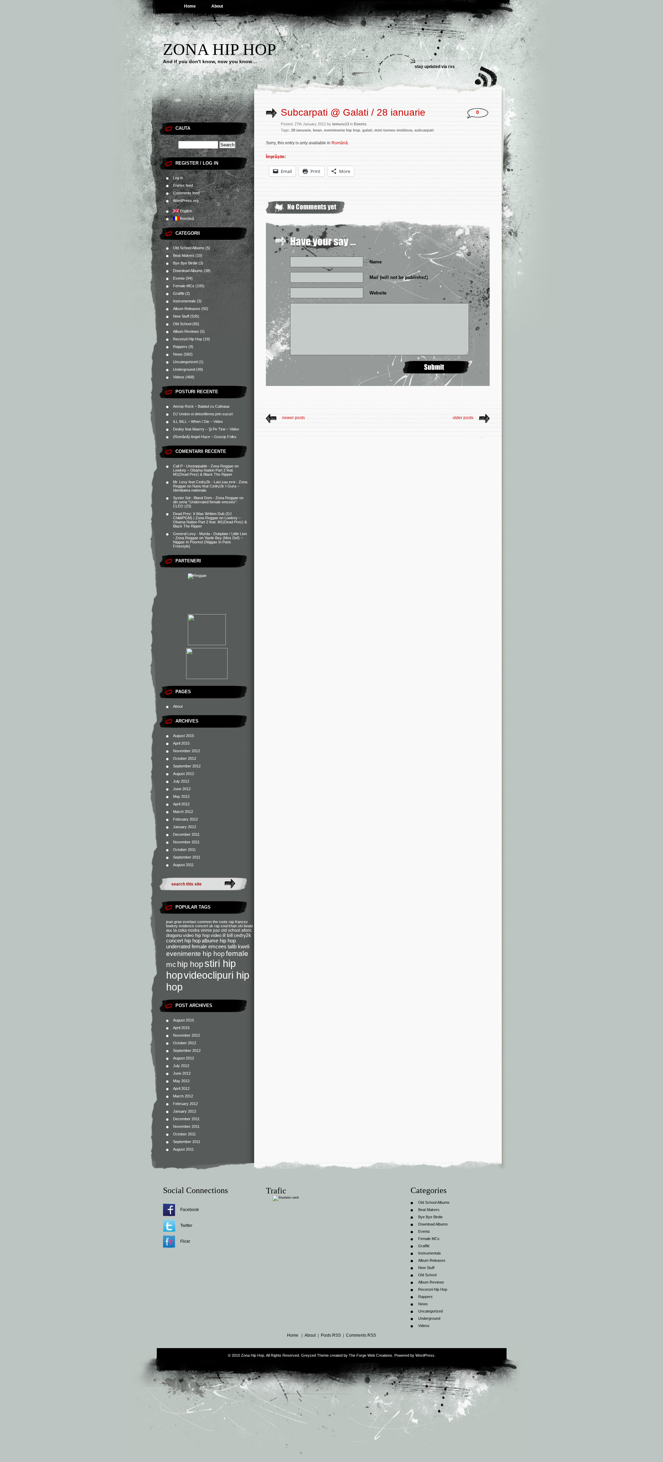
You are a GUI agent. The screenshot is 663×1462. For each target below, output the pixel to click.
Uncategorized (185, 362)
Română (340, 143)
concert (201, 926)
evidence (186, 926)
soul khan (229, 926)
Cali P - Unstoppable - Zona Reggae (203, 466)
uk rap (214, 926)
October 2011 (184, 850)
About (217, 6)
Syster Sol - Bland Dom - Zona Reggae (205, 498)
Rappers (180, 347)
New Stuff (181, 316)
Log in (178, 178)
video (216, 935)
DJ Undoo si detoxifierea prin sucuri (203, 414)
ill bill (227, 935)
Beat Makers (183, 255)
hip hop (190, 964)
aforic (246, 930)
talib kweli (238, 946)
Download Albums (188, 271)
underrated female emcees (196, 946)
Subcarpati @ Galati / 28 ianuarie (353, 112)
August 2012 (183, 774)
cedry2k (242, 935)
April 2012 (181, 804)
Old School (182, 324)
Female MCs (183, 286)
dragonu (174, 935)
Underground (184, 369)
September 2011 (186, 857)
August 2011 (183, 865)
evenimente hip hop (195, 953)
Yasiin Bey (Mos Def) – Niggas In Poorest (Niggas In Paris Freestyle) (208, 542)
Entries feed (183, 185)
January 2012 (184, 827)
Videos (178, 377)
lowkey (172, 926)
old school (230, 930)
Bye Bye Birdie (185, 263)
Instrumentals (184, 301)
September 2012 (187, 766)
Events (179, 278)
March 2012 (183, 812)
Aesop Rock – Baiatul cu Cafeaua (201, 406)
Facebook (189, 1209)
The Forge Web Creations (370, 1355)
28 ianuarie (301, 130)
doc (169, 930)
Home (190, 6)
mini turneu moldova (393, 130)
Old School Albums (188, 248)
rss (451, 66)
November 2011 (186, 842)
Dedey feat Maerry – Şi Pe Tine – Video (206, 429)
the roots (220, 922)
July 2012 (181, 781)
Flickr (185, 1241)
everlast (189, 922)
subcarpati (424, 130)
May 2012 (181, 796)
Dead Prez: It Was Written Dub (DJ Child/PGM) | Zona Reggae (202, 516)
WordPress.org (186, 201)
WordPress (424, 1355)
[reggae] (206, 592)
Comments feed (186, 193)
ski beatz (245, 926)
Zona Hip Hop (219, 49)
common (204, 922)
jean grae (174, 922)
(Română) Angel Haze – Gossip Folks (205, 437)
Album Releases (186, 309)
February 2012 (185, 819)
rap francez (238, 922)
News (178, 354)
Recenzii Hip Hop (187, 339)
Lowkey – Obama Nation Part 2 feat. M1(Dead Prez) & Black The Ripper (203, 472)
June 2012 (182, 789)
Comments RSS (361, 1335)
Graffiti (178, 293)
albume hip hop (219, 940)
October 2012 (184, 758)
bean (317, 130)
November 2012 (186, 751)
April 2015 (181, 743)
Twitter (186, 1225)
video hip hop (196, 935)
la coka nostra (186, 930)
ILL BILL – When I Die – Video (198, 421)
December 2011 (186, 834)
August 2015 (183, 736)
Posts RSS (331, 1335)
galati (367, 130)
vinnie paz (210, 930)
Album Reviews (186, 331)
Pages (183, 691)
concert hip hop (183, 940)
